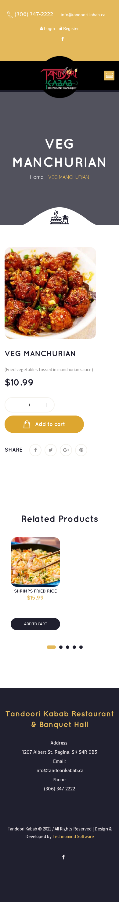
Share (14, 450)
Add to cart (50, 424)
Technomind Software (73, 836)
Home (36, 177)
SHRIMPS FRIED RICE (35, 591)
